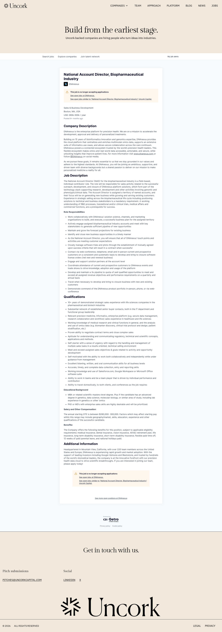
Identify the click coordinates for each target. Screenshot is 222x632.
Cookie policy (117, 526)
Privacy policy (105, 526)
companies (67, 56)
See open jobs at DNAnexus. (82, 95)
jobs (48, 56)
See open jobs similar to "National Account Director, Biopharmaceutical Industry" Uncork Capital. (111, 99)
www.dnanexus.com (144, 153)
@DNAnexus (76, 156)
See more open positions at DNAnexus (111, 498)
